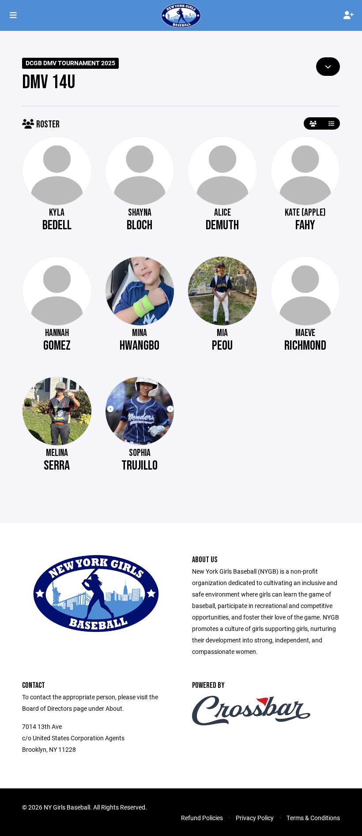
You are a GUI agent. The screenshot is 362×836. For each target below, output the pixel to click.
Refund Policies (202, 818)
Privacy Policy (255, 818)
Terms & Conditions (313, 818)
